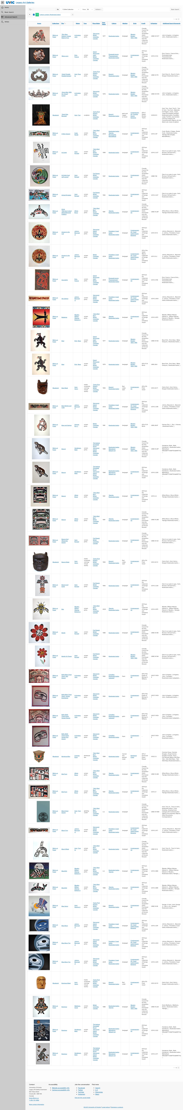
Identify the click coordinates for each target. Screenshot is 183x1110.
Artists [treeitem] (7, 22)
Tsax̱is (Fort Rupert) (96, 112)
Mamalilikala (112, 136)
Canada (95, 38)
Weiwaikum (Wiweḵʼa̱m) (112, 449)
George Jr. (77, 907)
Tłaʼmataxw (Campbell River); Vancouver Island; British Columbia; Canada (96, 449)
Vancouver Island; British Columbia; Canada (96, 233)
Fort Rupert (96, 173)
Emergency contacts (117, 1107)
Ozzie (76, 1007)
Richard (76, 153)
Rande (76, 134)
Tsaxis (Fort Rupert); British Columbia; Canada (96, 75)
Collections (55, 23)
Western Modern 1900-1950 (134, 36)
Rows (84, 9)
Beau (79, 341)
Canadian (111, 674)
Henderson (77, 448)
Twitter (80, 1090)
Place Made (96, 23)
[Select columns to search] (31, 9)
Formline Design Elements (134, 115)
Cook (76, 133)
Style (134, 23)
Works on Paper (55, 36)
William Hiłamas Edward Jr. (77, 318)
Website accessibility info (60, 1088)
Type (85, 23)
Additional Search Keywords (171, 23)
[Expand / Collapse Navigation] (2, 2)
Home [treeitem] (7, 7)
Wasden (76, 315)
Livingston (77, 35)
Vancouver (96, 33)
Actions (98, 9)
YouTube (81, 1092)
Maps (97, 1094)
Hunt (75, 74)
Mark (76, 450)
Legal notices (106, 1107)
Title (67, 23)
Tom (79, 115)
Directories (99, 1092)
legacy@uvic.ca (34, 1098)
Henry (76, 389)
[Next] (179, 19)
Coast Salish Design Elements (135, 233)
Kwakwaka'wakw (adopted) (114, 677)
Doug (76, 757)
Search (97, 1088)
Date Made (104, 23)
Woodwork (56, 115)
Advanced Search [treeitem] (11, 17)
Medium (125, 23)
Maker (78, 23)
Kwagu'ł (111, 74)
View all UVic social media (82, 1097)
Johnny (76, 231)
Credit (143, 23)
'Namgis (111, 133)
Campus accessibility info (61, 1090)
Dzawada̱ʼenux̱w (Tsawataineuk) (114, 55)
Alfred (76, 211)
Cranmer (76, 755)
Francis (76, 57)
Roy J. (76, 426)
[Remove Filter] (72, 14)
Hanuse (76, 424)
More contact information (36, 1104)
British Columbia (96, 36)
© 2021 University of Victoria (92, 1107)
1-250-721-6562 (34, 1100)
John (75, 37)
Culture (114, 23)
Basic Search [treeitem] (9, 12)
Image (39, 23)
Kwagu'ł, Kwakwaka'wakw (114, 115)
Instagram (81, 1094)
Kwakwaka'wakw (114, 36)
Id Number (154, 23)
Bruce (76, 212)
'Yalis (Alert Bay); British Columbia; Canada (96, 134)
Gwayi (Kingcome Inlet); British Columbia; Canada (96, 56)
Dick (75, 55)
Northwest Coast (134, 756)
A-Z (96, 1090)
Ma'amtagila (112, 134)
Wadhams (77, 1006)
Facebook (81, 1088)
